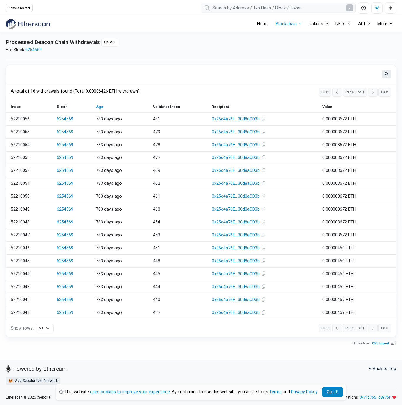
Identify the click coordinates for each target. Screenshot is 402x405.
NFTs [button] (340, 23)
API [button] (361, 23)
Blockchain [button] (286, 23)
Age (99, 107)
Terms (275, 391)
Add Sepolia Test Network (36, 380)
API (112, 42)
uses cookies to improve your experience (130, 391)
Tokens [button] (316, 23)
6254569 (33, 49)
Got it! (332, 391)
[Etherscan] (28, 24)
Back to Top (384, 368)
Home (263, 23)
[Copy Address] (263, 119)
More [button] (382, 23)
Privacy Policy (304, 391)
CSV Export (380, 343)
